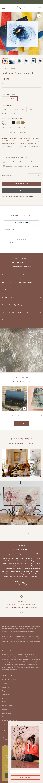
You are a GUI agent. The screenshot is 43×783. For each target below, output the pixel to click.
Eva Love (5, 717)
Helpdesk (5, 691)
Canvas (5, 99)
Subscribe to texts (7, 706)
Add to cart (21, 184)
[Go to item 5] (33, 61)
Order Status (6, 695)
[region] (21, 602)
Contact (4, 684)
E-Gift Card (6, 702)
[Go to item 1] (5, 61)
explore (21, 423)
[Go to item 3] (19, 61)
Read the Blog (6, 713)
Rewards (5, 709)
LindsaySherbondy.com (9, 720)
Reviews (4, 698)
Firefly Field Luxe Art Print (15, 413)
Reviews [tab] (8, 229)
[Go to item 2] (12, 61)
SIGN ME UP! (25, 777)
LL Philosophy (20, 545)
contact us (14, 641)
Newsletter (5, 687)
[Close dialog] (41, 723)
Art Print (13, 99)
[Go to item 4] (26, 61)
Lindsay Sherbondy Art (10, 68)
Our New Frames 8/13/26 (10, 680)
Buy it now (21, 191)
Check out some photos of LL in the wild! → (21, 444)
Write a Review (22, 222)
